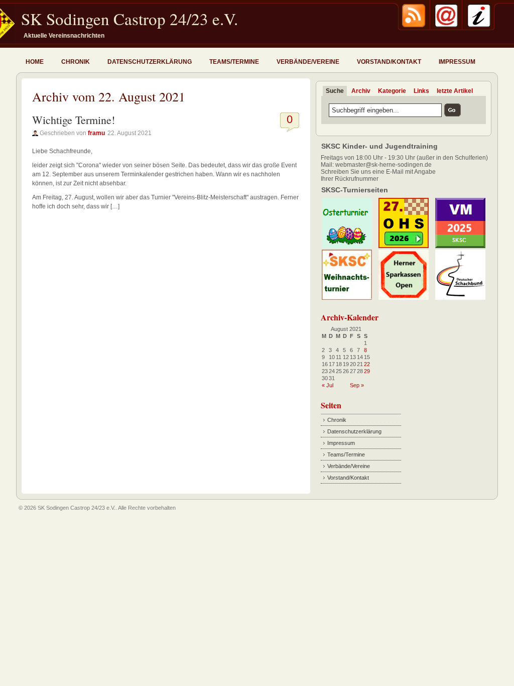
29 (367, 371)
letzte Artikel (455, 90)
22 (367, 364)
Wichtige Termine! (73, 119)
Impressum (457, 61)
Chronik (75, 61)
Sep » (357, 385)
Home (35, 61)
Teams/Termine (234, 61)
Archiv (360, 90)
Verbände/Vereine (308, 61)
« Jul (327, 385)
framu (96, 133)
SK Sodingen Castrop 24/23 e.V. (129, 19)
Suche (335, 90)
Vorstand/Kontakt (389, 61)
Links (421, 90)
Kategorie (392, 90)
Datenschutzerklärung (149, 61)
